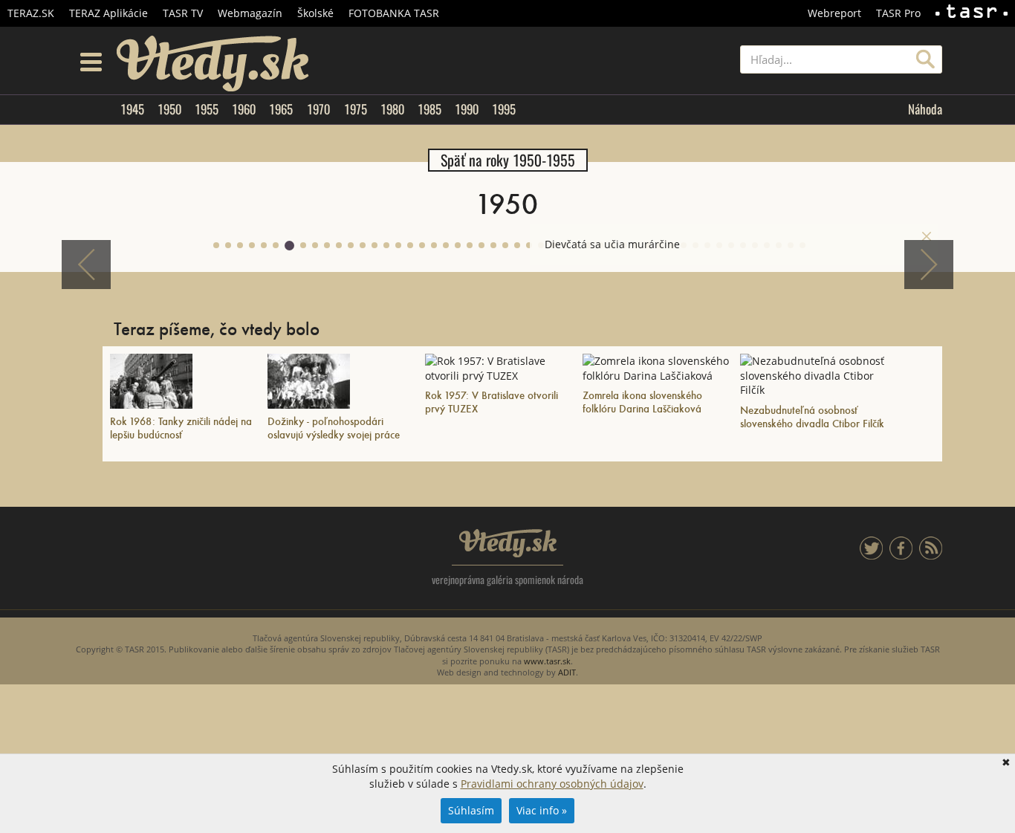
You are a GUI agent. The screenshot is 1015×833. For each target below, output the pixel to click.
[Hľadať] (925, 59)
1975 (355, 109)
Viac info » (541, 810)
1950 (169, 109)
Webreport (834, 13)
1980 (392, 109)
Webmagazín (250, 13)
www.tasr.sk (547, 661)
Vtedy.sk (508, 543)
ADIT (567, 672)
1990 (467, 109)
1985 (429, 109)
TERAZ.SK (30, 13)
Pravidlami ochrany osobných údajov (552, 784)
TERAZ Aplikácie (108, 13)
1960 (244, 109)
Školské (315, 13)
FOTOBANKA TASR (393, 13)
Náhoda (925, 109)
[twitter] (871, 555)
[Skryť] (926, 236)
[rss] (930, 555)
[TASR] (971, 13)
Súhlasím (471, 810)
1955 (206, 109)
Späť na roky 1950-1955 (508, 160)
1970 (318, 109)
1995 (504, 109)
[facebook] (900, 555)
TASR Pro (898, 13)
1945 (132, 109)
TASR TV (183, 13)
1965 (281, 109)
